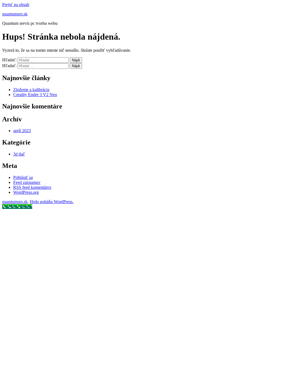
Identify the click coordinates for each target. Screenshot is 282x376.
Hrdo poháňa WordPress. (52, 201)
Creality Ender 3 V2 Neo (35, 94)
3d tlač (19, 154)
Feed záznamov (26, 182)
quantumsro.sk (15, 14)
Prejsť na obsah (15, 4)
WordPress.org (26, 192)
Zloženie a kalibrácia (31, 89)
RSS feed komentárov (32, 187)
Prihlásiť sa (23, 177)
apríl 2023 (22, 130)
